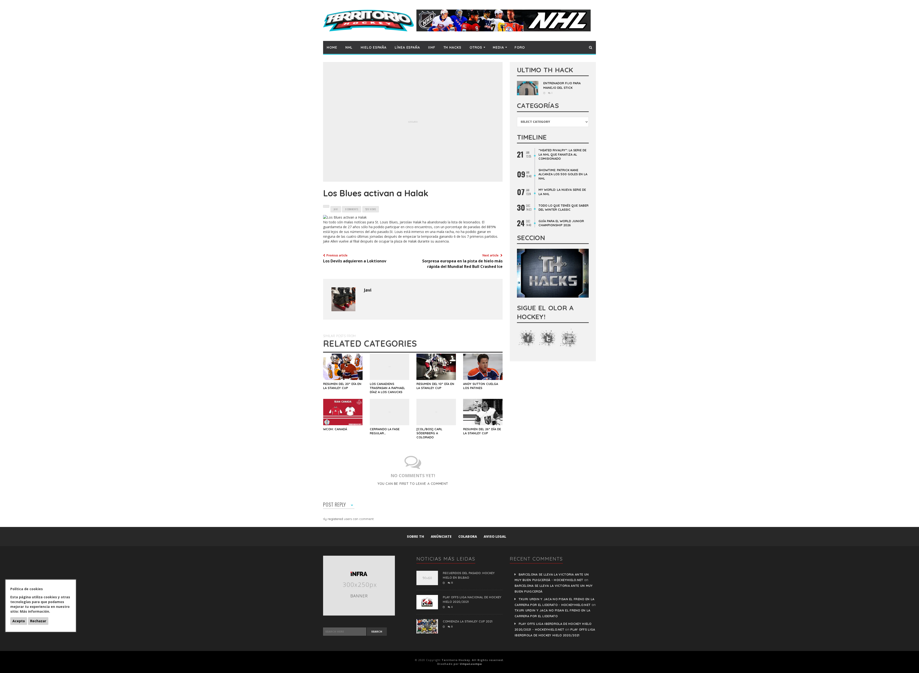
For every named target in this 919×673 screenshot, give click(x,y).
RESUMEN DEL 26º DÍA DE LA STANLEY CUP (482, 431)
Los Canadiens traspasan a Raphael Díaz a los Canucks (387, 388)
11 (451, 582)
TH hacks (452, 47)
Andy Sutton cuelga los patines (480, 386)
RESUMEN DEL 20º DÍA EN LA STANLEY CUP (342, 386)
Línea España (407, 47)
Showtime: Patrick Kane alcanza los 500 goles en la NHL (562, 174)
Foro (520, 47)
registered (336, 519)
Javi (367, 290)
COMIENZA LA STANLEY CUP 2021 (468, 621)
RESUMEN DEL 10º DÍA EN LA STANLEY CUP (435, 386)
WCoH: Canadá (335, 429)
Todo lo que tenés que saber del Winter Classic (563, 208)
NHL (349, 47)
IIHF (431, 47)
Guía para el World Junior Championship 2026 (561, 223)
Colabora (467, 536)
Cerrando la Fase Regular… (384, 431)
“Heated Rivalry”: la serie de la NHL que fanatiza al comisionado (562, 154)
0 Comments (351, 209)
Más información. (35, 611)
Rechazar (38, 621)
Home (332, 47)
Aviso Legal (495, 536)
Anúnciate (441, 536)
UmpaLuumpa (471, 664)
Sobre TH (415, 536)
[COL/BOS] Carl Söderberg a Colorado (429, 433)
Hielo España (374, 47)
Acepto (18, 621)
